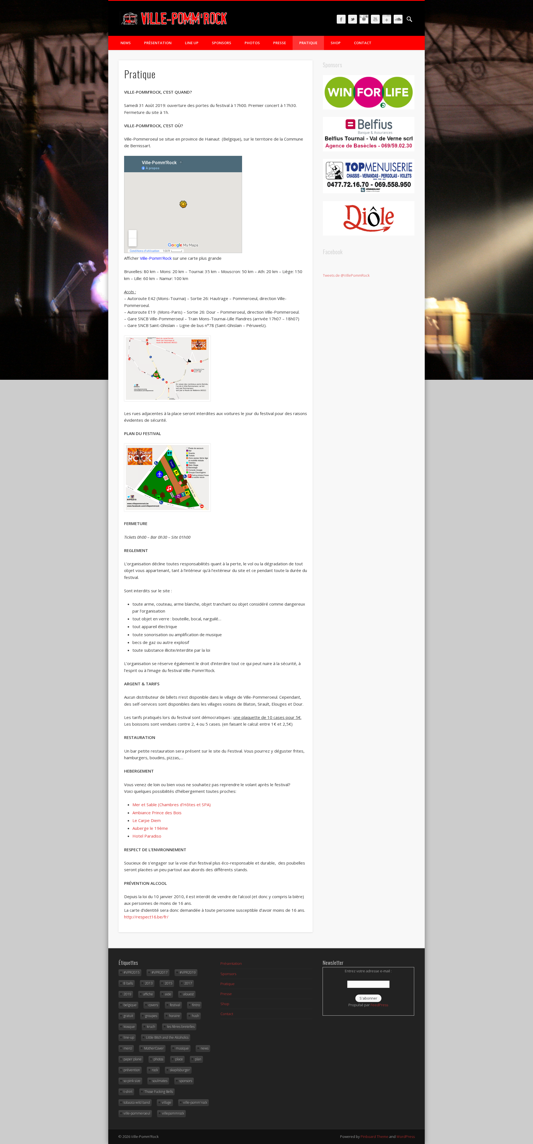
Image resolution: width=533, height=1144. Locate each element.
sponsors (185, 1080)
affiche (148, 994)
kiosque (129, 1026)
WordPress (405, 1136)
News (125, 42)
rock (155, 1070)
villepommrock (173, 1113)
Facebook (341, 19)
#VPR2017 (160, 972)
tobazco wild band (137, 1102)
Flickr (363, 19)
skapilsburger (180, 1070)
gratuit (128, 1015)
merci (128, 1048)
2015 (168, 983)
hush (195, 1015)
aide (168, 994)
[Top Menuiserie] (369, 191)
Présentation (158, 42)
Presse (279, 42)
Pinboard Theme (374, 1136)
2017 (188, 983)
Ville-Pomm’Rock (156, 258)
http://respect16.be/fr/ (146, 917)
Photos (252, 42)
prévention (132, 1070)
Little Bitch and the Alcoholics (167, 1037)
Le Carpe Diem (146, 820)
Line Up (191, 42)
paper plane (133, 1059)
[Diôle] (369, 234)
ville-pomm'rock (195, 1102)
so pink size (132, 1080)
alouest (188, 994)
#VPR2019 (188, 972)
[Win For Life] (369, 108)
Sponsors (221, 42)
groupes (151, 1015)
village (166, 1102)
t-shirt (128, 1091)
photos (158, 1059)
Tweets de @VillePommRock (346, 275)
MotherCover (154, 1048)
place (179, 1059)
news (204, 1048)
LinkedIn (398, 19)
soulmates (159, 1080)
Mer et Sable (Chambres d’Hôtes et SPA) (171, 804)
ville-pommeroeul (137, 1113)
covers (153, 1005)
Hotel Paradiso (146, 836)
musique (182, 1048)
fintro (196, 1005)
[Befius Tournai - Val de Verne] (369, 150)
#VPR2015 (132, 972)
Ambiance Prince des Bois (157, 812)
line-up (129, 1037)
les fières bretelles (181, 1026)
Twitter (352, 19)
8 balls (128, 983)
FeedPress (379, 1004)
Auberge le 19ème (150, 828)
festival (175, 1005)
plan (198, 1059)
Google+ (386, 19)
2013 (149, 983)
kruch (151, 1026)
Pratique (308, 42)
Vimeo (375, 19)
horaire (174, 1015)
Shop (336, 42)
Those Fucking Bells (158, 1091)
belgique (130, 1005)
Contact (362, 42)
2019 (127, 994)
